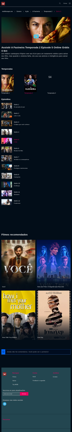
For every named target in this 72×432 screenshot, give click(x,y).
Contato (55, 376)
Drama (4, 283)
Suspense (40, 283)
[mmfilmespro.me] (3, 3)
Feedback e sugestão (39, 380)
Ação (27, 11)
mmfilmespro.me (7, 11)
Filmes (14, 376)
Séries (14, 380)
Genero (19, 11)
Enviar (24, 394)
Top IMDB (15, 384)
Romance (9, 283)
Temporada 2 (48, 11)
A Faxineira (36, 11)
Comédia (4, 334)
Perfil (34, 376)
